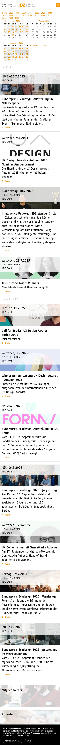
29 (5, 60)
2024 (24, 13)
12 (23, 29)
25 (16, 57)
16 (13, 32)
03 (16, 26)
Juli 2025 (16, 21)
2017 (17, 15)
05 (23, 26)
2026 (11, 13)
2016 (24, 15)
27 (23, 57)
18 (20, 32)
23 (13, 35)
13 (27, 29)
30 (9, 60)
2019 (4, 15)
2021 (43, 13)
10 (16, 29)
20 (27, 32)
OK (28, 741)
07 (5, 29)
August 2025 (44, 21)
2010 (4, 18)
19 (23, 32)
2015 (30, 15)
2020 (50, 13)
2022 (37, 13)
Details (7, 128)
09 (13, 29)
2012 (43, 15)
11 (20, 29)
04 (20, 26)
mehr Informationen (13, 741)
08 (9, 29)
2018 (11, 15)
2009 (11, 18)
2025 (18, 13)
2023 (30, 13)
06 (27, 26)
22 (5, 57)
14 (5, 32)
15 (9, 32)
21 (27, 54)
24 (13, 57)
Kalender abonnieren (38, 46)
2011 (49, 15)
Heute (4, 13)
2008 (17, 18)
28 (27, 57)
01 (9, 26)
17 (16, 32)
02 (13, 26)
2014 (36, 15)
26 (20, 57)
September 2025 (16, 43)
